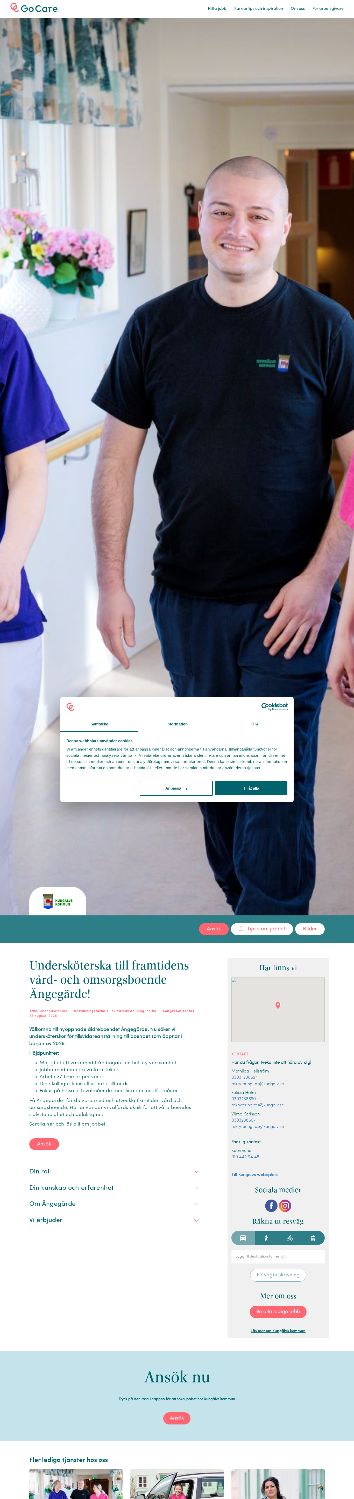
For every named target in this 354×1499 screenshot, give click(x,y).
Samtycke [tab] (99, 724)
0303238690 (243, 1099)
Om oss (298, 9)
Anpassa (173, 788)
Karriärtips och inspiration (258, 9)
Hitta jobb (217, 9)
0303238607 (243, 1120)
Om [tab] (254, 724)
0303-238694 (244, 1077)
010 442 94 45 (245, 1157)
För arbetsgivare (328, 9)
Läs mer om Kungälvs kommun (278, 1331)
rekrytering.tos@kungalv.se (257, 1084)
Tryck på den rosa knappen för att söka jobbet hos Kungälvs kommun (177, 1399)
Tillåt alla (251, 788)
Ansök (214, 929)
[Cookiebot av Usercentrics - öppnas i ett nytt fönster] (265, 707)
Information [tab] (177, 724)
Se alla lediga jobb (278, 1311)
